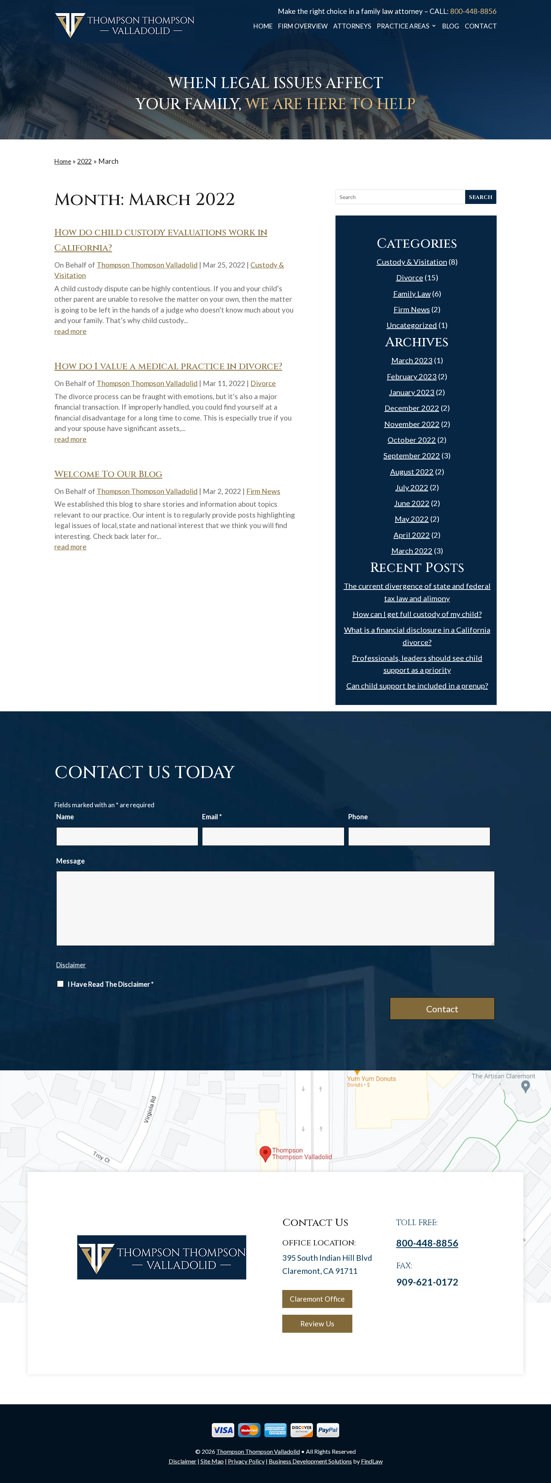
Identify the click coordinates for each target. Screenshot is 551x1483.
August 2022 (412, 471)
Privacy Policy (246, 1461)
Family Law (412, 293)
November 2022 (412, 423)
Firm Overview (303, 26)
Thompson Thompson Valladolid (147, 264)
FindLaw (372, 1461)
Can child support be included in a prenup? (417, 685)
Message (70, 861)
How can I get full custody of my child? (417, 613)
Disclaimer (71, 965)
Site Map (212, 1461)
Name (65, 817)
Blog (450, 26)
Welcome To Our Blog (108, 474)
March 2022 (412, 550)
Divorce (263, 383)
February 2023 (412, 376)
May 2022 (412, 518)
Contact (481, 26)
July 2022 (411, 487)
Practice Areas (403, 26)
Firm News (263, 491)
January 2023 (411, 392)
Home (263, 26)
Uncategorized (411, 324)
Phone (358, 817)
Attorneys (352, 26)
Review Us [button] (317, 1323)
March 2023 (412, 360)
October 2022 (412, 439)
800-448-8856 (473, 11)
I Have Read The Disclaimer (110, 984)
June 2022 (412, 502)
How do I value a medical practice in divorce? (168, 367)
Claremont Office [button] (317, 1298)
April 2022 (412, 534)
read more (70, 331)
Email (212, 817)
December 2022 (412, 407)
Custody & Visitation (412, 261)
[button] (543, 1428)
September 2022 (411, 455)
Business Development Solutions (310, 1461)
